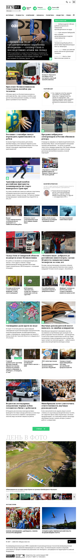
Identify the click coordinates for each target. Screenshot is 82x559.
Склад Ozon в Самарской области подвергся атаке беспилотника (22, 256)
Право (68, 15)
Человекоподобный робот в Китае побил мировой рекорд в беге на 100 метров (64, 43)
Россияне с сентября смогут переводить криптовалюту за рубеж (20, 136)
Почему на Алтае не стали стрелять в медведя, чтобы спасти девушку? (13, 290)
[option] (41, 464)
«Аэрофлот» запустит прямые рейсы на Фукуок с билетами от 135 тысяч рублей (50, 172)
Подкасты (20, 15)
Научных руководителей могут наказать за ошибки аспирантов (58, 327)
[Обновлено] (23, 232)
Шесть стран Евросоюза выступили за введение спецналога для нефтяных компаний (62, 59)
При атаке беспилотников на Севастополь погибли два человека (20, 89)
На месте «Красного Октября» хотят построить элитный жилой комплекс (49, 77)
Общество (60, 15)
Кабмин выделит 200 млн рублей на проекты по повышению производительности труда (64, 26)
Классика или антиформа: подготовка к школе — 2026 (32, 363)
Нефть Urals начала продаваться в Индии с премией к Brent (49, 219)
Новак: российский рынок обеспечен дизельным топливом (64, 51)
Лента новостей (60, 20)
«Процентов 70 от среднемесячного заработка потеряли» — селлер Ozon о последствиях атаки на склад (27, 46)
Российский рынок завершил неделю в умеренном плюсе (49, 289)
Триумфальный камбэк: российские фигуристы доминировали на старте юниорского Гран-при (18, 185)
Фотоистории (11, 504)
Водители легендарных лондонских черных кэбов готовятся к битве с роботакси (21, 405)
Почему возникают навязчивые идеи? (66, 218)
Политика (50, 15)
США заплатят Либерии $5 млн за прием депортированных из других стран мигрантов (64, 35)
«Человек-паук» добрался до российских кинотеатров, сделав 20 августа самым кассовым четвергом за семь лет (58, 258)
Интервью (10, 15)
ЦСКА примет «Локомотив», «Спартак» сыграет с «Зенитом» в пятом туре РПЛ (31, 291)
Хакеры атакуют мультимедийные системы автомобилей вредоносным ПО (66, 364)
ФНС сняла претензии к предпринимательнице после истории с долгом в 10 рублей (50, 364)
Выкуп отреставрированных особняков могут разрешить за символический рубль (14, 221)
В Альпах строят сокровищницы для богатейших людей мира (31, 220)
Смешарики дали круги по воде (22, 326)
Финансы (40, 15)
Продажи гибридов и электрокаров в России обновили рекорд (58, 136)
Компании (30, 15)
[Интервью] (14, 350)
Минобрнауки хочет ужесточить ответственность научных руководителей (58, 405)
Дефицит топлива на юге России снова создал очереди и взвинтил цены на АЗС (67, 290)
